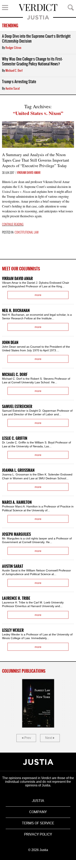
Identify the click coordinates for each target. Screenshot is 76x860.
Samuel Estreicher (17, 407)
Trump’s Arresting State (19, 82)
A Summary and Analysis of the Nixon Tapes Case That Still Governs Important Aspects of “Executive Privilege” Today (35, 160)
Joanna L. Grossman (18, 470)
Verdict (38, 7)
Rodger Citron (13, 48)
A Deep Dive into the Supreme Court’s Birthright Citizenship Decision (36, 38)
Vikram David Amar (29, 172)
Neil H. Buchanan (16, 311)
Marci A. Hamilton (17, 502)
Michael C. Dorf (13, 70)
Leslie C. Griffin (14, 438)
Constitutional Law (27, 232)
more (38, 295)
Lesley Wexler (13, 630)
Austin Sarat (12, 88)
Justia (38, 17)
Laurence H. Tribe (16, 598)
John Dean (10, 343)
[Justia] (38, 762)
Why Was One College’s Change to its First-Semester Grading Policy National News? (32, 61)
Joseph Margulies (16, 534)
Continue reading (13, 224)
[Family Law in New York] (38, 703)
